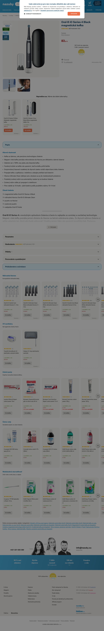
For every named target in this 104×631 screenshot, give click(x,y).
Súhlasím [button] (74, 13)
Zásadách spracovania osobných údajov (52, 10)
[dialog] (52, 9)
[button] (32, 14)
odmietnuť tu (28, 10)
